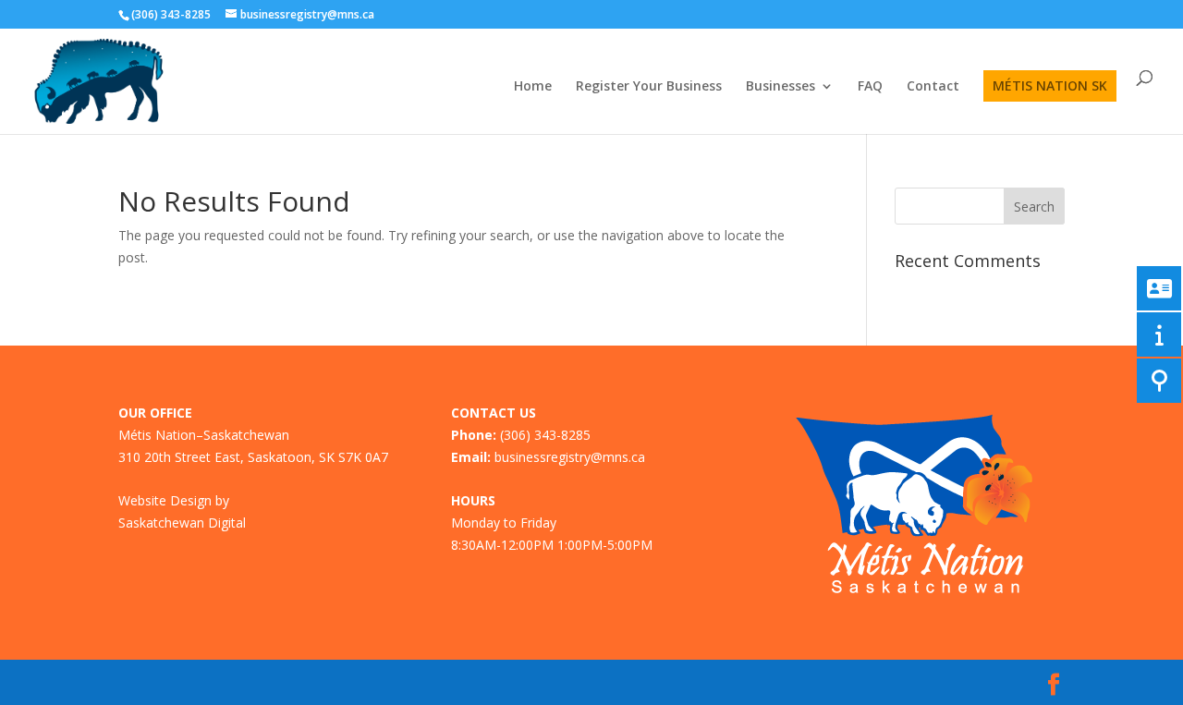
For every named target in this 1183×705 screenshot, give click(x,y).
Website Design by (173, 500)
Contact (933, 86)
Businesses (780, 86)
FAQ (870, 86)
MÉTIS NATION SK (1050, 85)
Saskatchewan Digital (182, 522)
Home (533, 86)
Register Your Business (649, 86)
